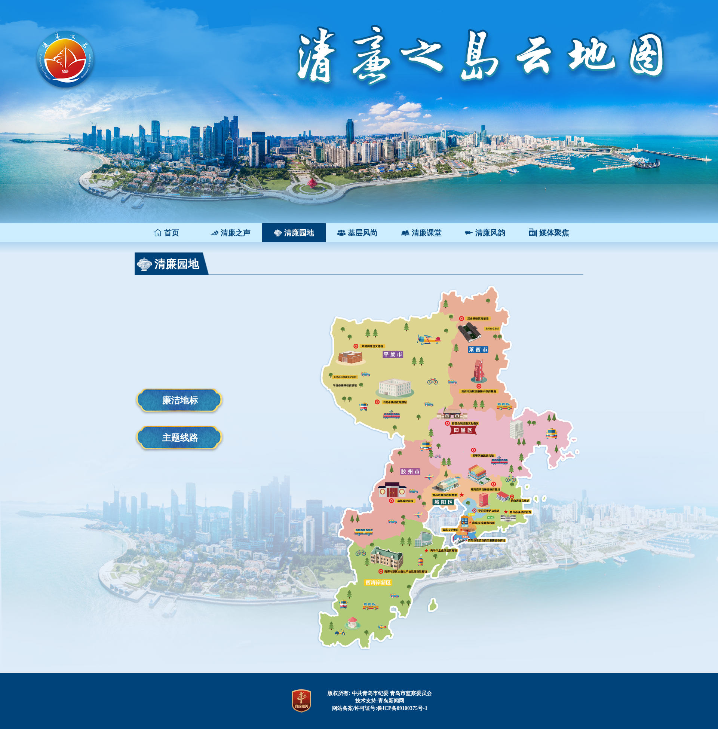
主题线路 (180, 437)
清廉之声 (236, 233)
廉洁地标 (180, 400)
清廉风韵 (490, 233)
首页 (171, 233)
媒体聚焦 (554, 233)
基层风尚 (363, 233)
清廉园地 (299, 233)
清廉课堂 (427, 233)
